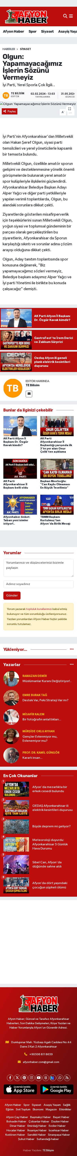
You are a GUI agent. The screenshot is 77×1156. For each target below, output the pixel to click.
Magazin (51, 1109)
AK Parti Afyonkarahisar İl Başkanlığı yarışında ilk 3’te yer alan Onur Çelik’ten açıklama (56, 445)
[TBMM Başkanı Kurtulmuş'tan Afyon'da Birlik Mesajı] (57, 504)
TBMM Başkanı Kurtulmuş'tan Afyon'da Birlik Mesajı (55, 520)
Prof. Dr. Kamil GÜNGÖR (41, 752)
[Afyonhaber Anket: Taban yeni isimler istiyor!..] (20, 504)
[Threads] (45, 1078)
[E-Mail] (29, 394)
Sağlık (66, 1104)
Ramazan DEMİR (35, 676)
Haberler (9, 49)
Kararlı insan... (32, 758)
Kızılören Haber (15, 1134)
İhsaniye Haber (37, 1130)
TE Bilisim (32, 385)
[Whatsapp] (60, 1078)
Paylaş (12, 111)
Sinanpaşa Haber (59, 1134)
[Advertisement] (38, 941)
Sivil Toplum (23, 1109)
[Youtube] (38, 1078)
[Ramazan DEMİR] (11, 678)
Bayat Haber (61, 1117)
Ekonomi (38, 1109)
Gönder (12, 595)
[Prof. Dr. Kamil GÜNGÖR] (11, 755)
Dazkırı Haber (60, 1121)
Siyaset (47, 31)
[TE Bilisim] (12, 388)
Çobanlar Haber (39, 1121)
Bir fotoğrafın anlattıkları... (42, 719)
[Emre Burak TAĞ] (11, 697)
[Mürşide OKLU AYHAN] (11, 736)
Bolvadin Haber (16, 1121)
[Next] (53, 1078)
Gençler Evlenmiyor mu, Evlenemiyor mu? (40, 739)
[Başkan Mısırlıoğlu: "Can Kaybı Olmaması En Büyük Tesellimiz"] (57, 468)
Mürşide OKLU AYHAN (38, 731)
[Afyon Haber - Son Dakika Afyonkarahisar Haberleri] (26, 16)
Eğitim (10, 1109)
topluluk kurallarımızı (39, 609)
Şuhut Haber (26, 1139)
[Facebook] (10, 1078)
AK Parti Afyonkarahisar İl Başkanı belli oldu (15, 484)
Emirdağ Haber (36, 1125)
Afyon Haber (13, 31)
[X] (17, 1078)
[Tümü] (72, 649)
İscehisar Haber (59, 1130)
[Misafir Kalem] (11, 717)
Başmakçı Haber (40, 1117)
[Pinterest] (24, 1078)
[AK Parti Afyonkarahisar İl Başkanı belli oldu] (20, 468)
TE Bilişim (48, 1150)
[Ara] (65, 16)
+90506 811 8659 (41, 1054)
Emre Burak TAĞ (35, 695)
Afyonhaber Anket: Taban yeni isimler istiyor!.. (16, 520)
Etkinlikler (65, 1109)
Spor (33, 31)
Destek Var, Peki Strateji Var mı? (46, 700)
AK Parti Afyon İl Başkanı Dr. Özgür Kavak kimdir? (15, 442)
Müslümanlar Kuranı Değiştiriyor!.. (47, 681)
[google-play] (56, 1090)
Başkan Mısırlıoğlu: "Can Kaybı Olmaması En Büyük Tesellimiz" (55, 484)
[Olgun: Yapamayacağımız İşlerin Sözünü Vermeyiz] (38, 104)
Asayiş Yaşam (52, 1104)
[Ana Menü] (71, 16)
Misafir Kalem (33, 714)
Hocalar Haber (16, 1130)
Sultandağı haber (48, 1139)
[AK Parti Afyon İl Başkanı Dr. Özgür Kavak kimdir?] (20, 426)
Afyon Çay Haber (17, 1117)
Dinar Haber (17, 1125)
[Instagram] (31, 1078)
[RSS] (67, 1078)
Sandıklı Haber (36, 1134)
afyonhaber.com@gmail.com (41, 1062)
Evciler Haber (57, 1125)
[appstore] (20, 1090)
